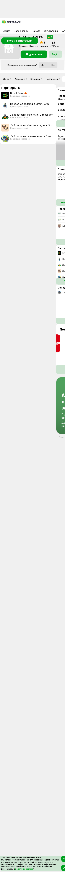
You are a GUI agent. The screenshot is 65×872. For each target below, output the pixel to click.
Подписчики (53, 79)
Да (43, 65)
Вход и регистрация (19, 40)
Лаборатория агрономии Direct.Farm (31, 114)
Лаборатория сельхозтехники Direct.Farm (32, 136)
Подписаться (34, 54)
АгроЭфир (21, 79)
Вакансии (36, 79)
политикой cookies (24, 869)
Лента (6, 30)
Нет (53, 65)
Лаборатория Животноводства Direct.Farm (32, 125)
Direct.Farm (17, 93)
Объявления (51, 30)
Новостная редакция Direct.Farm (29, 103)
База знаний (21, 30)
